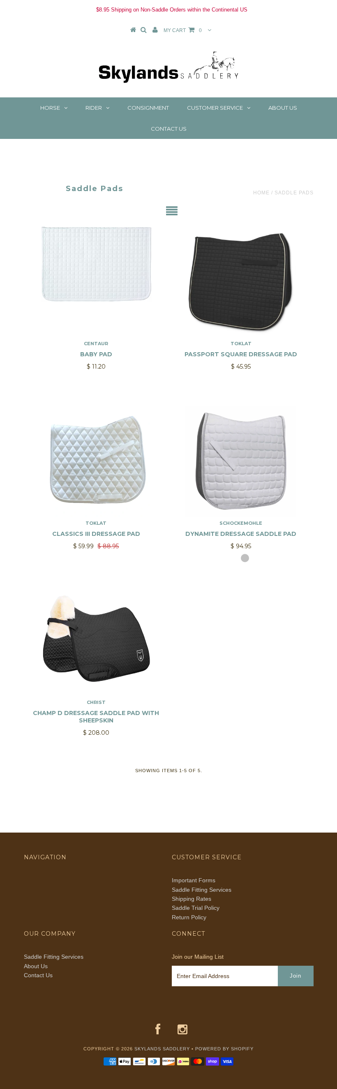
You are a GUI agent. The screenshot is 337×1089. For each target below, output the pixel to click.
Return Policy (189, 917)
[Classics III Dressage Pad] (96, 461)
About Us (282, 107)
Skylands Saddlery (162, 1048)
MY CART (183, 30)
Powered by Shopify (224, 1048)
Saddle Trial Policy (195, 907)
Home (261, 193)
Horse (50, 107)
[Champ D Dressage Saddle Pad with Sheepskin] (96, 640)
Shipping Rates (191, 898)
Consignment (148, 107)
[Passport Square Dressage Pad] (240, 281)
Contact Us (169, 128)
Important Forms (193, 880)
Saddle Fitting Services (201, 889)
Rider (93, 107)
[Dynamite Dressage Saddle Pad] (240, 461)
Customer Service (215, 107)
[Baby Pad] (96, 264)
